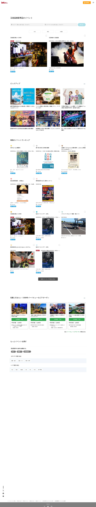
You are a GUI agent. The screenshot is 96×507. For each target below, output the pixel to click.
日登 (13, 270)
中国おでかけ (19, 500)
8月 (26, 369)
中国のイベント (25, 500)
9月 (30, 369)
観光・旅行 (28, 360)
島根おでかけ (32, 500)
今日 (35, 31)
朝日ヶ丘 (64, 237)
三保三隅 (39, 171)
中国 (13, 351)
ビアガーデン (77, 331)
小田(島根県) (39, 204)
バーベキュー (70, 331)
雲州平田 (13, 204)
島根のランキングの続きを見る (48, 279)
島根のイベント (38, 500)
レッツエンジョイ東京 (12, 500)
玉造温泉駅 (26, 351)
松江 (13, 171)
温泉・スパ (20, 360)
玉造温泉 (13, 69)
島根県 (19, 351)
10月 (35, 369)
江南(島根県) (65, 171)
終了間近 (40, 369)
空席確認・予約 (19, 319)
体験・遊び (13, 360)
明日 (48, 31)
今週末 (61, 31)
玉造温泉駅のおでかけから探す (47, 500)
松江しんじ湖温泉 (40, 237)
